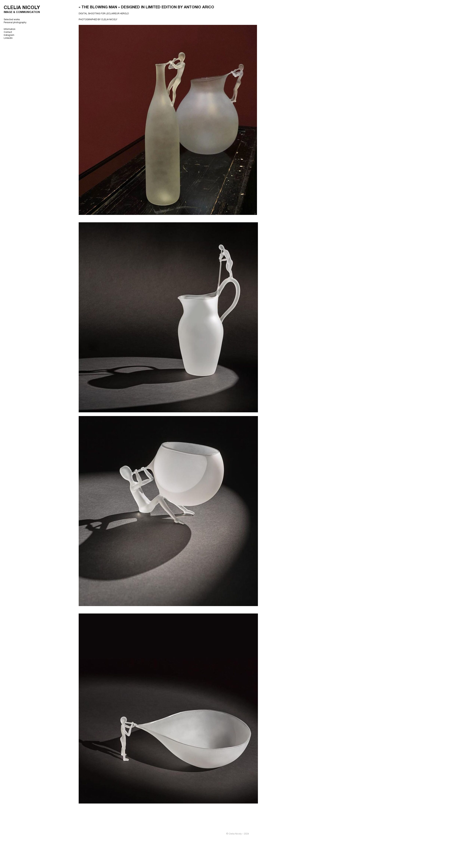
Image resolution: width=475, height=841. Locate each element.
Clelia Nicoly (22, 8)
